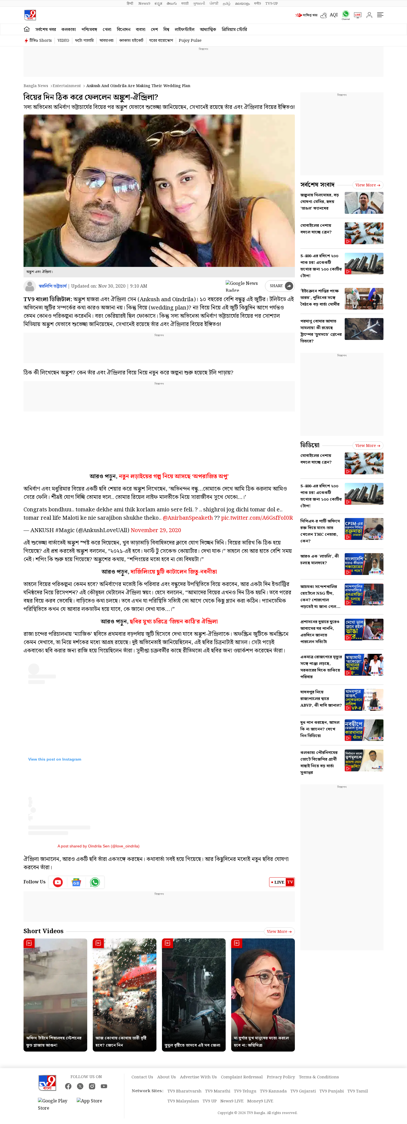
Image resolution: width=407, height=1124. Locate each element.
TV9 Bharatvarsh (185, 1091)
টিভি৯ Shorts (41, 41)
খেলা (107, 29)
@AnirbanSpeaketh (188, 518)
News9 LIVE (232, 1101)
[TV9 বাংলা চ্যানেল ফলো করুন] (344, 15)
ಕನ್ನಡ (158, 3)
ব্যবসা (140, 29)
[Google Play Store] (54, 1105)
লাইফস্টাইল (184, 29)
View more (277, 932)
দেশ (154, 29)
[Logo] (30, 15)
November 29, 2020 (156, 530)
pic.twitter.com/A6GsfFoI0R (257, 518)
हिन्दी (130, 3)
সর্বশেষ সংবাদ (317, 185)
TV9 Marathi (217, 1091)
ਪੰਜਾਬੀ (214, 3)
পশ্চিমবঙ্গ (89, 29)
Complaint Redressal (242, 1077)
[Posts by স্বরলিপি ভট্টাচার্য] (30, 286)
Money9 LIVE (260, 1101)
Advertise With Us (198, 1077)
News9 (144, 3)
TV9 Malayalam (183, 1101)
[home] (27, 29)
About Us (166, 1077)
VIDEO (63, 41)
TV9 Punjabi (332, 1091)
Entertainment (67, 86)
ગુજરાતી (199, 3)
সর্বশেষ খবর (45, 29)
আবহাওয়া (106, 41)
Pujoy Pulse (190, 41)
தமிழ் (227, 3)
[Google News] (76, 882)
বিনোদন (123, 29)
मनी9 (257, 3)
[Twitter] (80, 1086)
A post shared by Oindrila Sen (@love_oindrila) (99, 846)
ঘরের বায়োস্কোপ (161, 41)
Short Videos (43, 931)
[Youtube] (58, 882)
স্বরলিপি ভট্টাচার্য (52, 286)
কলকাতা (68, 29)
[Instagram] (92, 1086)
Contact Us (142, 1077)
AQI (334, 15)
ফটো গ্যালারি (84, 41)
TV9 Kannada (273, 1091)
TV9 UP (210, 1101)
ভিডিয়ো (310, 445)
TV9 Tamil (357, 1091)
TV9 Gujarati (303, 1091)
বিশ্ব (166, 29)
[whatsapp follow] (95, 882)
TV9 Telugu (245, 1091)
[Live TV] (356, 15)
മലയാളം (242, 3)
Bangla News (36, 86)
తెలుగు (172, 3)
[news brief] (306, 15)
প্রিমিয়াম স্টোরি (234, 29)
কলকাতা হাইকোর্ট (131, 41)
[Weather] (325, 15)
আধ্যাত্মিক (208, 29)
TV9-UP (271, 3)
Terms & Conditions (319, 1077)
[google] (244, 286)
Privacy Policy (281, 1077)
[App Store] (93, 1105)
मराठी (185, 3)
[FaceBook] (68, 1086)
